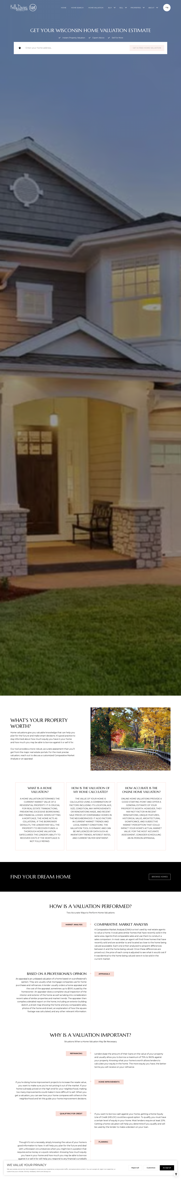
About (151, 8)
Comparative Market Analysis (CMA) (113, 929)
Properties (136, 8)
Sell (121, 8)
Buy (110, 8)
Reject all (135, 1168)
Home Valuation (95, 8)
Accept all (167, 1168)
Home (63, 8)
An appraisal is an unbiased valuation (34, 979)
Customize (151, 1168)
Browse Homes (160, 877)
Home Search (77, 8)
